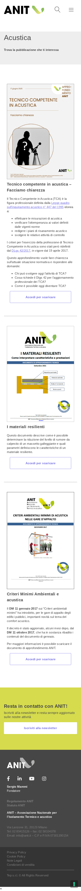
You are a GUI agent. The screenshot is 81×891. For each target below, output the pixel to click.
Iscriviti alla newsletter (40, 728)
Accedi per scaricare (41, 297)
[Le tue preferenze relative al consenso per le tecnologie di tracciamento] (74, 884)
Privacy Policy (16, 852)
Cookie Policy (16, 856)
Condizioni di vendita (20, 864)
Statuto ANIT (16, 805)
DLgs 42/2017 (21, 250)
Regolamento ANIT (20, 801)
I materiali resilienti (26, 427)
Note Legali (14, 860)
